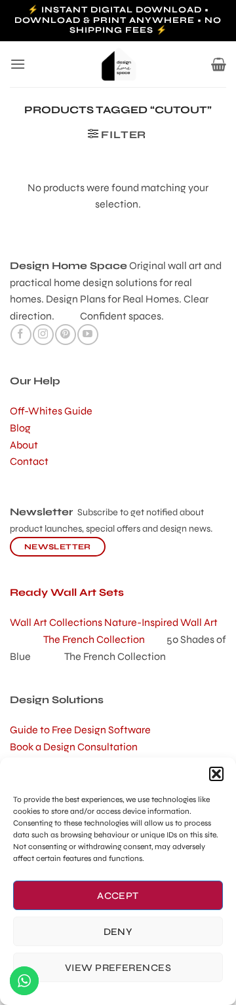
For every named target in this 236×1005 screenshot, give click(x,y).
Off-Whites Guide (51, 411)
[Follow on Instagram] (43, 334)
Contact (29, 461)
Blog (20, 428)
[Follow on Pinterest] (65, 334)
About (24, 445)
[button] (216, 773)
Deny (118, 932)
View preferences (118, 968)
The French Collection (105, 639)
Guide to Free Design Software (80, 729)
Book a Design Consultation (74, 746)
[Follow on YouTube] (87, 334)
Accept (118, 896)
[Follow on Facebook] (20, 334)
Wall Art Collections (57, 622)
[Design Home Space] (118, 64)
